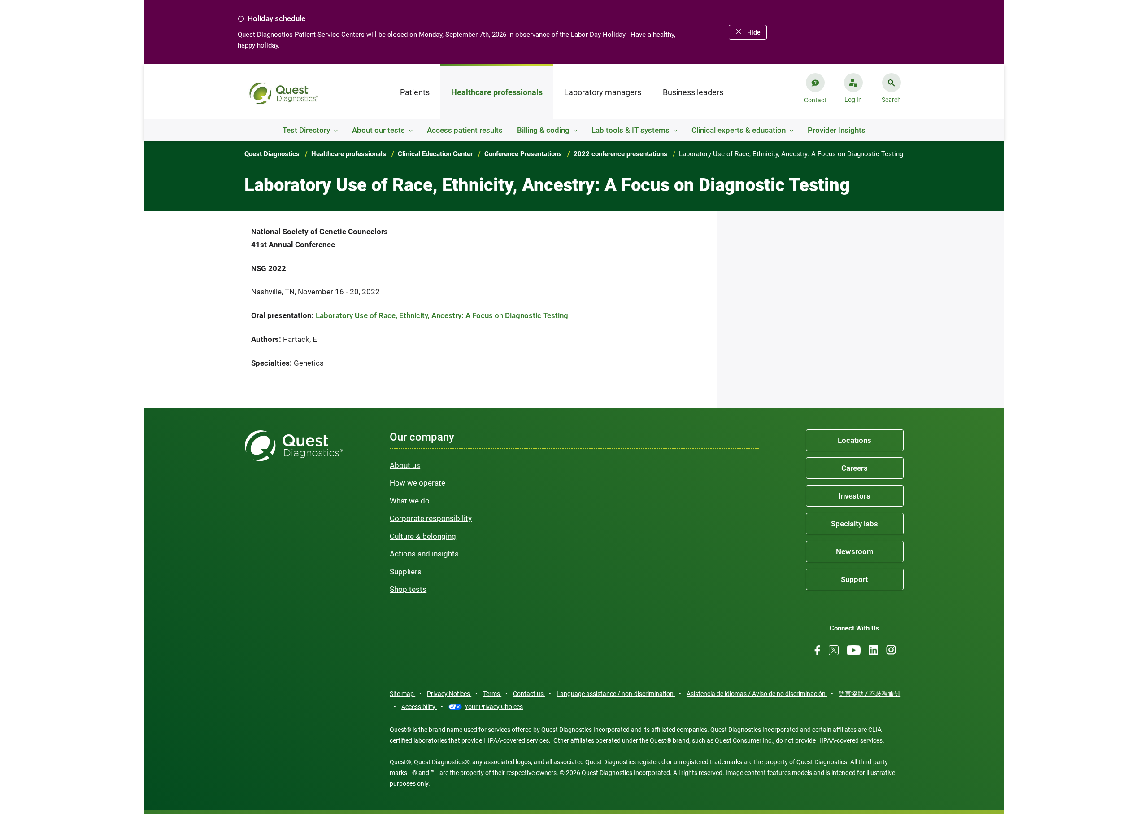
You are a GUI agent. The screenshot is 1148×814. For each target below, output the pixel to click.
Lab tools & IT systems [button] (630, 130)
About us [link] (405, 465)
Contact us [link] (529, 693)
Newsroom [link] (855, 551)
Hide (754, 32)
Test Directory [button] (306, 130)
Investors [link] (854, 495)
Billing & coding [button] (543, 130)
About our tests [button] (378, 130)
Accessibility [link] (419, 706)
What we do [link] (410, 500)
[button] (853, 96)
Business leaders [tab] (693, 92)
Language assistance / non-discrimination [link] (616, 693)
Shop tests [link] (408, 589)
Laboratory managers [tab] (602, 92)
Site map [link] (402, 693)
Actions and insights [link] (424, 553)
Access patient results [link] (465, 130)
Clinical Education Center (435, 154)
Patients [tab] (415, 92)
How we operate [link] (417, 482)
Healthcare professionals (348, 154)
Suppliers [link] (406, 571)
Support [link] (854, 579)
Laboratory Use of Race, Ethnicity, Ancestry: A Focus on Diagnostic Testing (442, 315)
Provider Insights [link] (836, 130)
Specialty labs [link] (854, 523)
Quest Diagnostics (272, 154)
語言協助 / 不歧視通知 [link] (869, 693)
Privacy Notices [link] (449, 693)
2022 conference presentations (620, 154)
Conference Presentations (523, 154)
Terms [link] (492, 693)
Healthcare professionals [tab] (497, 92)
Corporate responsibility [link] (431, 518)
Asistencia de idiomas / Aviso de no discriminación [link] (757, 693)
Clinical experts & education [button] (738, 130)
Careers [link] (854, 468)
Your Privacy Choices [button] (494, 706)
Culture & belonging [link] (423, 536)
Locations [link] (854, 440)
